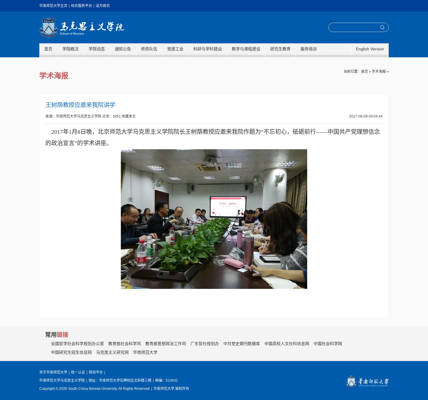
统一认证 (78, 372)
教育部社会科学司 (124, 343)
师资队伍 (149, 49)
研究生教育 (280, 49)
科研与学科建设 (207, 49)
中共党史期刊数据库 (241, 343)
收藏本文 (129, 116)
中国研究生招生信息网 (71, 352)
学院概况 (70, 49)
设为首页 (103, 6)
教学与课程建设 (246, 49)
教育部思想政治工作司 (165, 343)
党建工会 (175, 49)
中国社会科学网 (328, 343)
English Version (370, 49)
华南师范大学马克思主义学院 (81, 27)
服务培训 (308, 49)
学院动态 (97, 49)
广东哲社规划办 (204, 343)
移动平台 (96, 372)
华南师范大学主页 (53, 6)
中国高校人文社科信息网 (286, 343)
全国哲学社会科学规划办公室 (77, 343)
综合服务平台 (81, 6)
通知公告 (123, 49)
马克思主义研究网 (112, 352)
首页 (48, 49)
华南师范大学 (145, 352)
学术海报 (379, 72)
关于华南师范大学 (53, 372)
